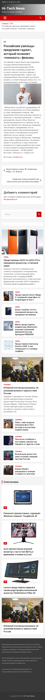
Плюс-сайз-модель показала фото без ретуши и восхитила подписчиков (25, 426)
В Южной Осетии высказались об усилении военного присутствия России (21, 390)
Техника (7, 385)
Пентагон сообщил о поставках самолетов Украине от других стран (27, 441)
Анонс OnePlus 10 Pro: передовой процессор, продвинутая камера (26, 312)
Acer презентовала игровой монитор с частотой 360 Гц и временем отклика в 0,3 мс (18, 552)
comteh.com (17, 157)
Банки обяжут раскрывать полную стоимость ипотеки (25, 471)
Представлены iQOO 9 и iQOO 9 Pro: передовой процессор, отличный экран (22, 263)
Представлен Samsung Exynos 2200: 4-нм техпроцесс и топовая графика (26, 347)
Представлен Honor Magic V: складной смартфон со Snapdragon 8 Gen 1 (28, 297)
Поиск (39, 214)
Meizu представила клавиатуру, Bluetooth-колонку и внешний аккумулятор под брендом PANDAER (26, 329)
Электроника (10, 482)
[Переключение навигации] (5, 18)
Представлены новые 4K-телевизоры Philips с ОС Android (21, 170)
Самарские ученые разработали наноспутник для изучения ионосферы (23, 180)
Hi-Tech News (13, 8)
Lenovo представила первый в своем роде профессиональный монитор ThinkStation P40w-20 (20, 590)
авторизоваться (10, 199)
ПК (5, 42)
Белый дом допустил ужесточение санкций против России (26, 456)
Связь (6, 257)
